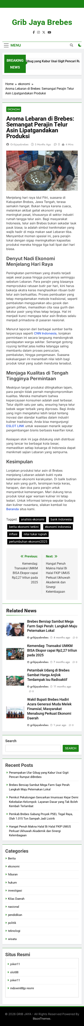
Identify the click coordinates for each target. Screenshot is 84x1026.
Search (10, 741)
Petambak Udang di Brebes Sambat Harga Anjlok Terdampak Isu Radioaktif (48, 675)
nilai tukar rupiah (35, 534)
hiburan (13, 874)
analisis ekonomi (32, 519)
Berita (12, 858)
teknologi (14, 931)
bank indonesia (61, 519)
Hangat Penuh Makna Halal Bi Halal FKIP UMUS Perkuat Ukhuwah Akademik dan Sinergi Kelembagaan (40, 831)
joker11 (15, 964)
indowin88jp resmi (22, 988)
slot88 (14, 972)
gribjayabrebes (19, 144)
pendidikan (15, 915)
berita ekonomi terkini (24, 527)
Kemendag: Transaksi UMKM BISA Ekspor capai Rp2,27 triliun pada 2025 (52, 650)
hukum (12, 882)
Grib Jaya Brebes (42, 22)
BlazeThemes (41, 1018)
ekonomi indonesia (58, 527)
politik (12, 923)
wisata (12, 939)
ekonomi (14, 109)
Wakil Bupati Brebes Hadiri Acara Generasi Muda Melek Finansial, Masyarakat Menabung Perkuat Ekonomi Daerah (49, 709)
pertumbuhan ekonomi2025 (28, 541)
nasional (13, 906)
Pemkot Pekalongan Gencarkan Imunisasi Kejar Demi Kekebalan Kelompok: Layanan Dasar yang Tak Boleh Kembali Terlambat (43, 802)
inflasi (13, 534)
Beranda (12, 509)
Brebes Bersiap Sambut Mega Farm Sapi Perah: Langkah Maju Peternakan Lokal (52, 626)
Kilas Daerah (16, 898)
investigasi (15, 890)
